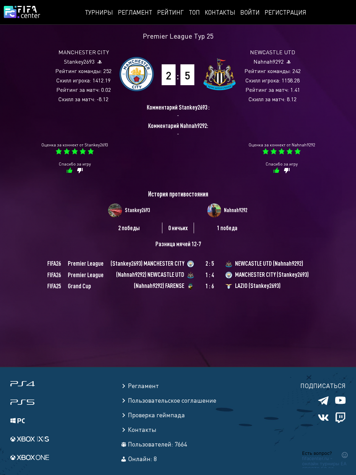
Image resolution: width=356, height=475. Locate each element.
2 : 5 (209, 263)
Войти (250, 12)
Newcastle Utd (272, 52)
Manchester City (83, 52)
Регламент (135, 12)
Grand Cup (79, 285)
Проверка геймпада (156, 414)
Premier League (167, 35)
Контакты (220, 12)
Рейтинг (170, 12)
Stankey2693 (79, 61)
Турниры (99, 12)
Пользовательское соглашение (172, 400)
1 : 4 (209, 274)
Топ (194, 12)
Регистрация (285, 12)
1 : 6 (209, 285)
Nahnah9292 (268, 61)
